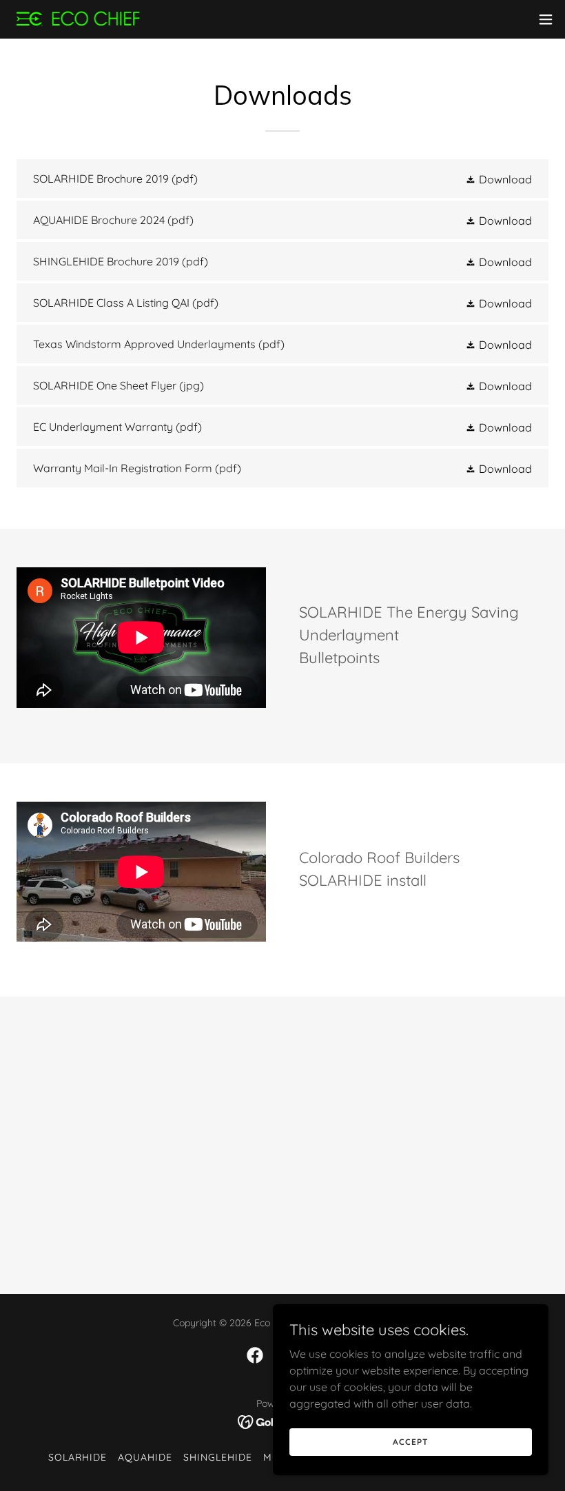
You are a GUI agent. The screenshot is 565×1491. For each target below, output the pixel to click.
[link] (78, 19)
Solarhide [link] (77, 1457)
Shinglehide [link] (217, 1457)
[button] (545, 19)
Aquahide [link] (145, 1457)
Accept (410, 1442)
